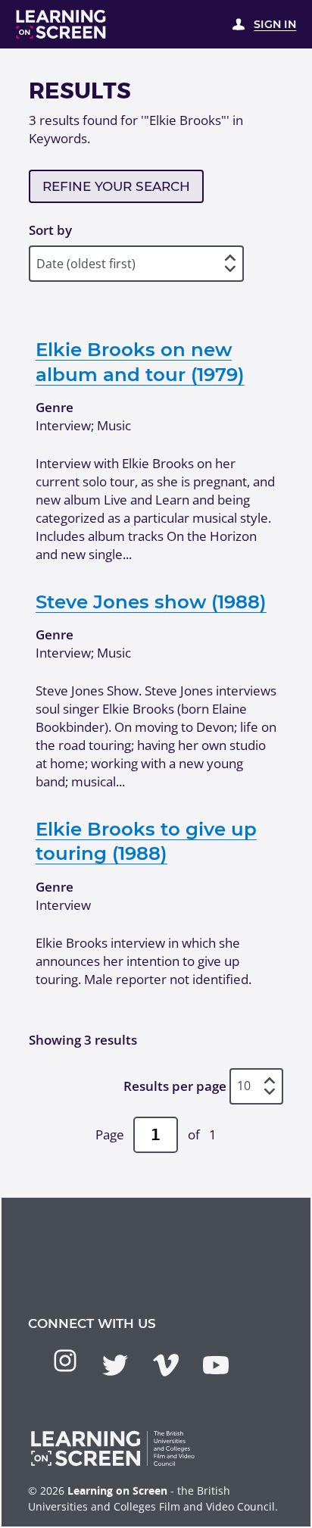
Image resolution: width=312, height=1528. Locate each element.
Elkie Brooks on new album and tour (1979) (140, 361)
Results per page (174, 1086)
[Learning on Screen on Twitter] (115, 1365)
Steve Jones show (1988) (151, 601)
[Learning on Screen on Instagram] (65, 1360)
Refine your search (116, 186)
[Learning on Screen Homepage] (61, 24)
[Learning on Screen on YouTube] (216, 1365)
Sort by (50, 230)
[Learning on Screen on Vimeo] (166, 1365)
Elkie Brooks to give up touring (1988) (146, 840)
